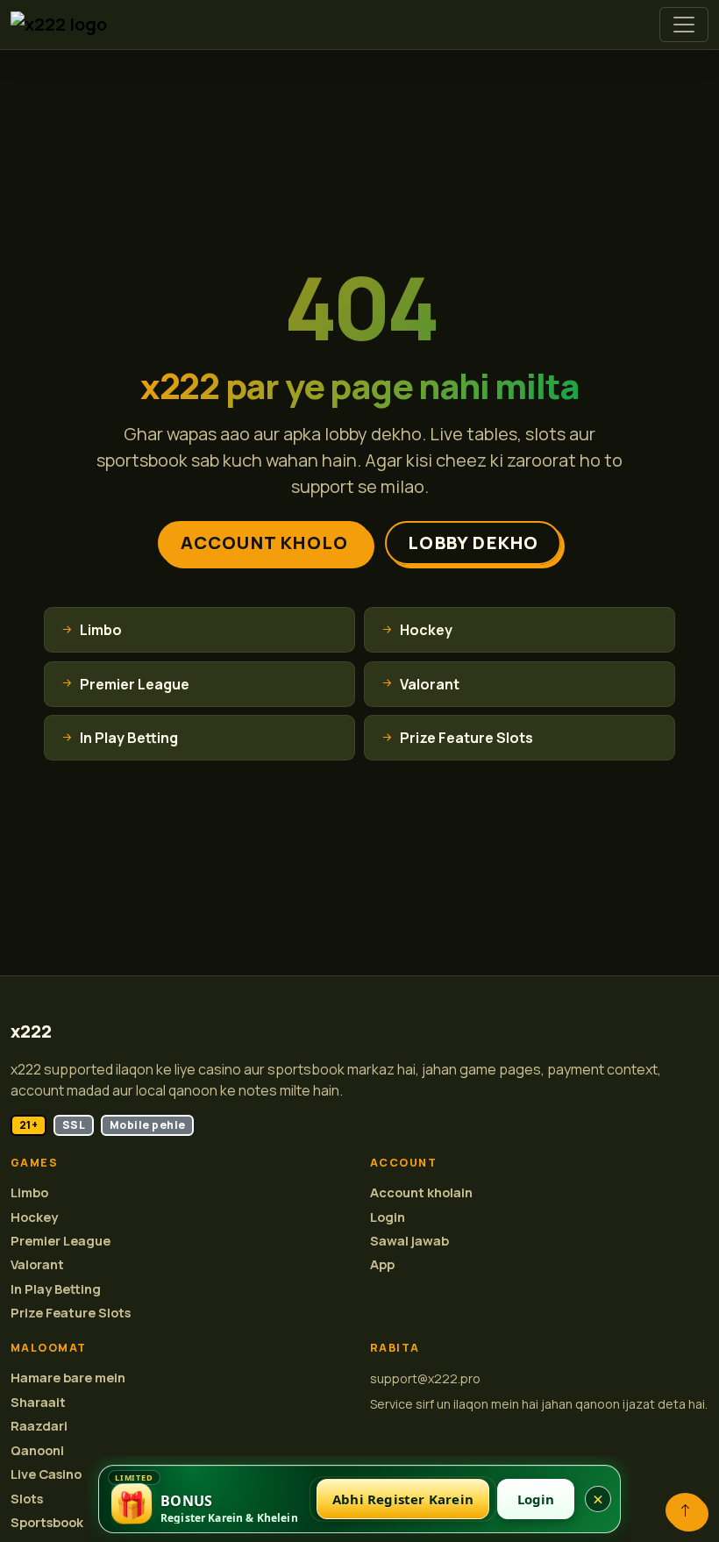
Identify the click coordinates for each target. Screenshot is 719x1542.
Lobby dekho (473, 542)
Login (387, 1217)
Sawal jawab (409, 1240)
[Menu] (683, 24)
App (382, 1264)
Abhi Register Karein (402, 1499)
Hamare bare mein (68, 1377)
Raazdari (39, 1425)
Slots (27, 1498)
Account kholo (265, 542)
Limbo (29, 1192)
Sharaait (38, 1402)
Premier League (60, 1240)
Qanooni (37, 1450)
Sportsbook (47, 1522)
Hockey (34, 1217)
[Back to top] (685, 1510)
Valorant (37, 1264)
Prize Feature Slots (71, 1312)
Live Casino (46, 1474)
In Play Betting (56, 1289)
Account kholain (421, 1192)
